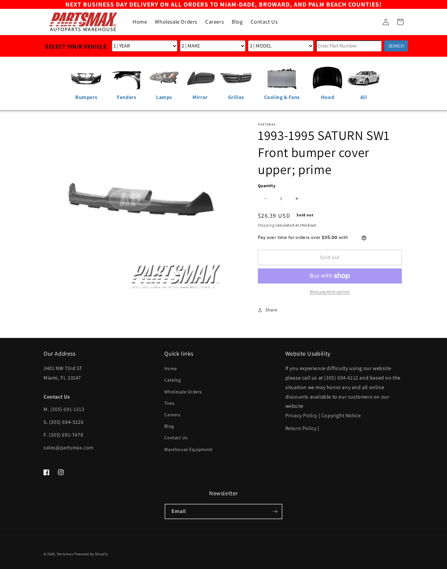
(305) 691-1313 (67, 409)
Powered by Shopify (91, 554)
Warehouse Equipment (188, 449)
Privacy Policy (301, 415)
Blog (169, 426)
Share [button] (271, 310)
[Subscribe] (275, 511)
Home (170, 368)
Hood (327, 97)
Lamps (164, 97)
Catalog (172, 380)
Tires (169, 403)
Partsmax (65, 554)
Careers (172, 415)
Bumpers (86, 97)
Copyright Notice (341, 415)
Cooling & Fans (282, 97)
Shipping (266, 225)
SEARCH (396, 46)
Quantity (267, 185)
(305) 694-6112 (341, 377)
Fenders (126, 97)
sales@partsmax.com (69, 447)
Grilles (236, 97)
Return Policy (301, 428)
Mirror (200, 97)
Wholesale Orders (183, 392)
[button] (371, 22)
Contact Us (176, 438)
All (363, 97)
